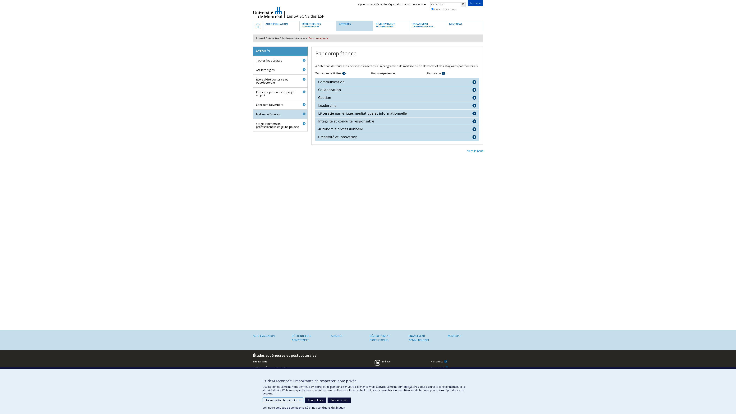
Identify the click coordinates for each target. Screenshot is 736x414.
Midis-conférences (293, 38)
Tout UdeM (450, 9)
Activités (273, 38)
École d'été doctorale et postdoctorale (272, 81)
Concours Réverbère (269, 105)
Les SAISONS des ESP (305, 16)
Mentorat (454, 336)
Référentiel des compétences (301, 338)
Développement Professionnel (380, 338)
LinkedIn (386, 361)
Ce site (437, 9)
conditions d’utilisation (331, 407)
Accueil (260, 38)
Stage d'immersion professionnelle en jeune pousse (277, 125)
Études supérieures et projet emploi (275, 93)
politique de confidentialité (292, 407)
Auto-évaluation (264, 336)
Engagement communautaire (419, 338)
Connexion (417, 4)
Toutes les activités (328, 73)
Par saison (434, 73)
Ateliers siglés (265, 70)
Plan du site (437, 361)
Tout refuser (315, 400)
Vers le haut (475, 151)
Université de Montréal (267, 12)
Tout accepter (339, 400)
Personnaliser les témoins (283, 400)
